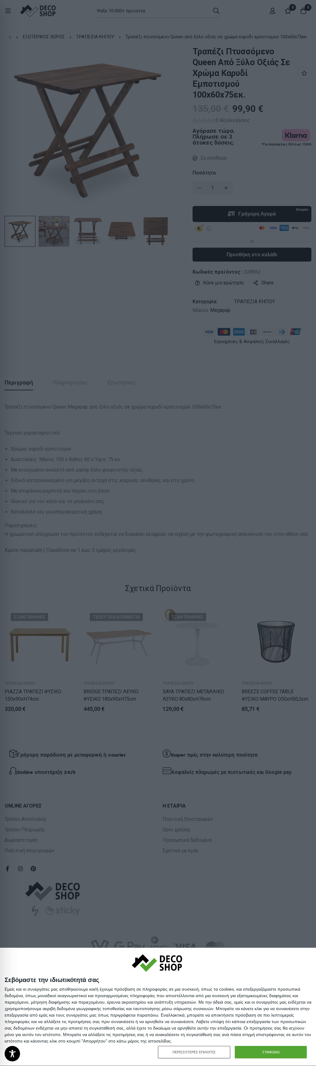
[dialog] (158, 1007)
